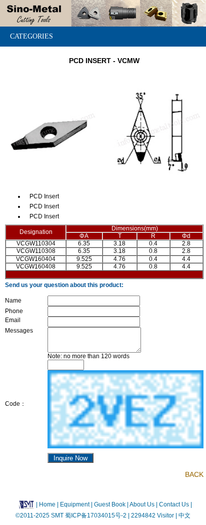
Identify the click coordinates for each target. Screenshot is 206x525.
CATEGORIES (31, 36)
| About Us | (142, 504)
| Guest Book (109, 504)
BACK (194, 474)
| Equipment (74, 504)
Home (47, 504)
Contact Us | (175, 504)
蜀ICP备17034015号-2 (96, 515)
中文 (183, 515)
